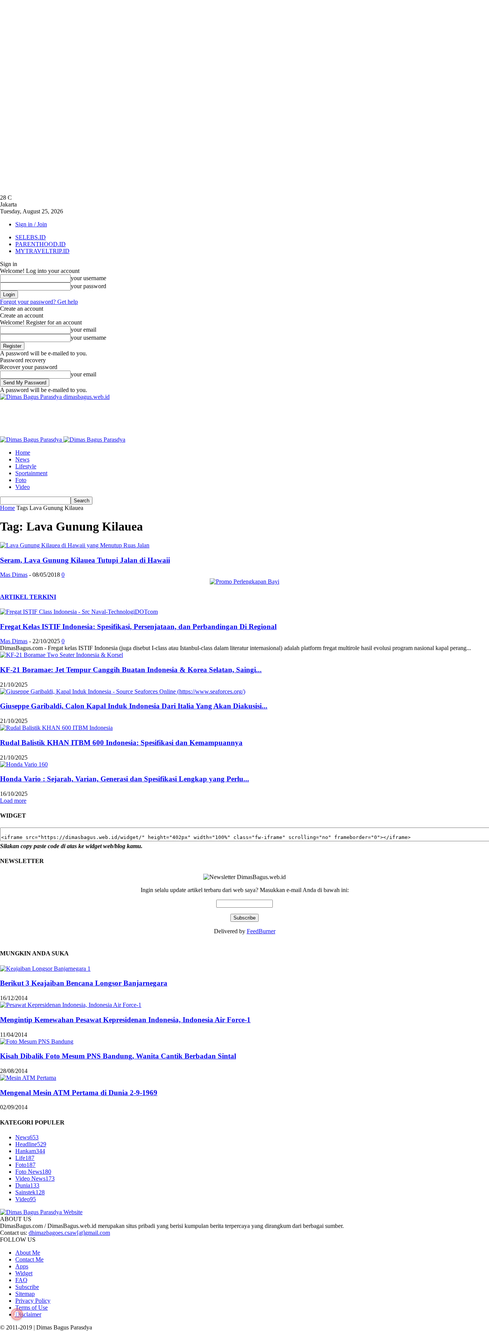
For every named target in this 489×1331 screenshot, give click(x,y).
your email (83, 329)
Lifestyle (25, 466)
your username (88, 278)
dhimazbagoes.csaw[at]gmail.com (69, 1232)
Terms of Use (31, 1307)
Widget (23, 1273)
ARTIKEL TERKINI (28, 597)
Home (22, 452)
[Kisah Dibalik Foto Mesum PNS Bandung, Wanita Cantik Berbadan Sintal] (36, 1041)
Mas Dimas (14, 574)
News (22, 459)
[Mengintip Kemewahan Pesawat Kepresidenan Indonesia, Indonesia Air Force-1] (70, 1005)
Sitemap (25, 1294)
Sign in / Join (31, 224)
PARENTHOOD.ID (40, 244)
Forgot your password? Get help (39, 301)
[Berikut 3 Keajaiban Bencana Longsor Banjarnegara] (45, 968)
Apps (21, 1266)
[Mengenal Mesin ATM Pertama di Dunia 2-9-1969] (28, 1077)
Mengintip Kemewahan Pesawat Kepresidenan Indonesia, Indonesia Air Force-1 (125, 1020)
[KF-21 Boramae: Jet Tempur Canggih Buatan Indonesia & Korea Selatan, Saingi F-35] (61, 655)
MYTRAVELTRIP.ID (42, 251)
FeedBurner (261, 931)
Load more (13, 800)
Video (22, 487)
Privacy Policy (32, 1300)
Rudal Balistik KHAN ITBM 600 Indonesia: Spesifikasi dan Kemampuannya (121, 743)
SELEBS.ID (30, 237)
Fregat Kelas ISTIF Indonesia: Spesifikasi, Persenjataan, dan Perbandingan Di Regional (138, 627)
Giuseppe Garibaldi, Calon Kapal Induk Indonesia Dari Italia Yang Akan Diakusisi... (133, 706)
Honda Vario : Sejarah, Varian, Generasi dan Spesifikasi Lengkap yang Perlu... (124, 779)
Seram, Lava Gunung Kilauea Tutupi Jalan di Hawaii (85, 560)
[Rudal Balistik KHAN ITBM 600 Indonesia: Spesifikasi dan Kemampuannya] (56, 727)
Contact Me (29, 1259)
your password (88, 286)
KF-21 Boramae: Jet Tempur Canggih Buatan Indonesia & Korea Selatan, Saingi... (131, 670)
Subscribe (27, 1287)
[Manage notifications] (17, 1314)
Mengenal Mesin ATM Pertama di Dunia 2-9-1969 (78, 1093)
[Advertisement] (139, 417)
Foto (20, 480)
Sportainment (31, 473)
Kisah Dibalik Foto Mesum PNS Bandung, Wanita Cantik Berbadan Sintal (118, 1056)
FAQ (21, 1280)
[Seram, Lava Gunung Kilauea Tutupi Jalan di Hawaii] (74, 545)
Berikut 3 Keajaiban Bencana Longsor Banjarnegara (83, 983)
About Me (27, 1252)
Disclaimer (28, 1314)
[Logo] (31, 439)
